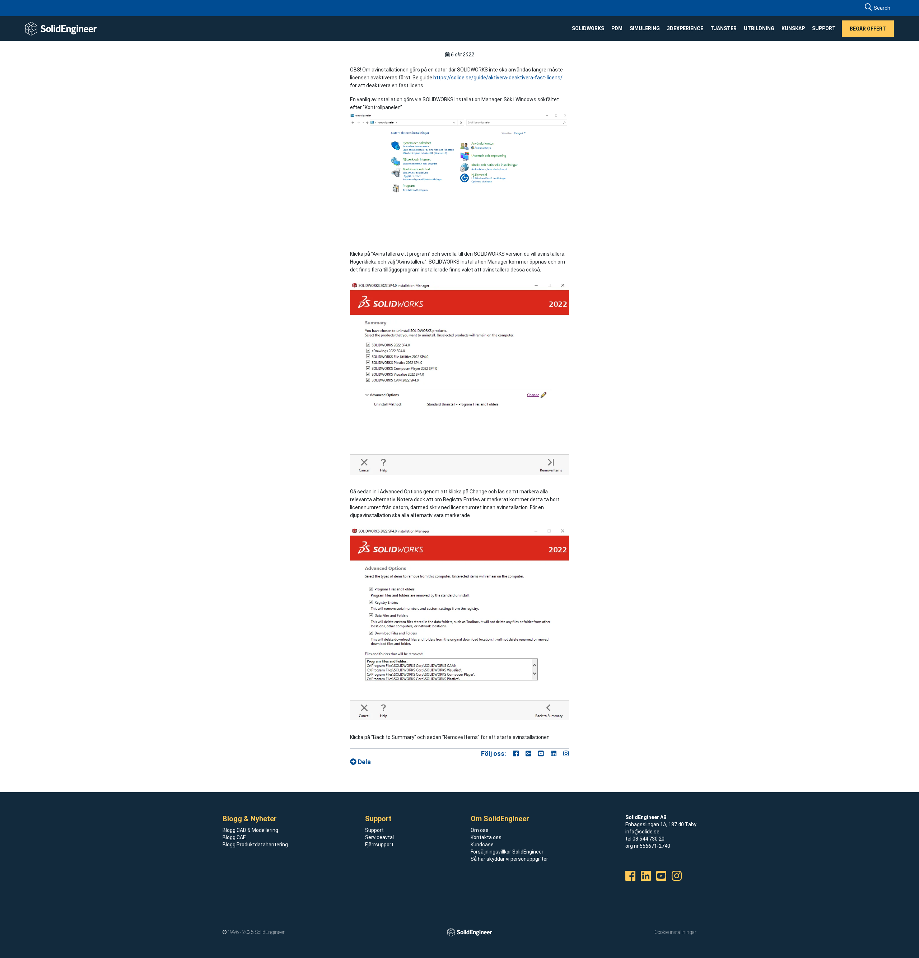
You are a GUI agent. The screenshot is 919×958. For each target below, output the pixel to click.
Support (374, 830)
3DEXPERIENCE (685, 28)
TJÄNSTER (723, 28)
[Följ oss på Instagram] (566, 753)
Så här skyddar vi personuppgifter (509, 859)
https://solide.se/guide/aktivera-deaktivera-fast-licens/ (498, 77)
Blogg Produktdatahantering (255, 844)
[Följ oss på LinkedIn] (553, 753)
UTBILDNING (759, 28)
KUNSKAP (793, 28)
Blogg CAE (234, 837)
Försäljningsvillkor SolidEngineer (507, 852)
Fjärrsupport (379, 844)
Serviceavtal (379, 837)
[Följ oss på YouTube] (541, 753)
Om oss (480, 830)
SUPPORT (824, 28)
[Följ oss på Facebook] (516, 753)
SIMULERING (645, 28)
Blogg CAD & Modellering (250, 830)
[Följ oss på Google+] (528, 753)
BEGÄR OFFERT (868, 28)
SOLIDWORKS (588, 28)
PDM (616, 28)
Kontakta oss (486, 837)
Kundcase (482, 844)
